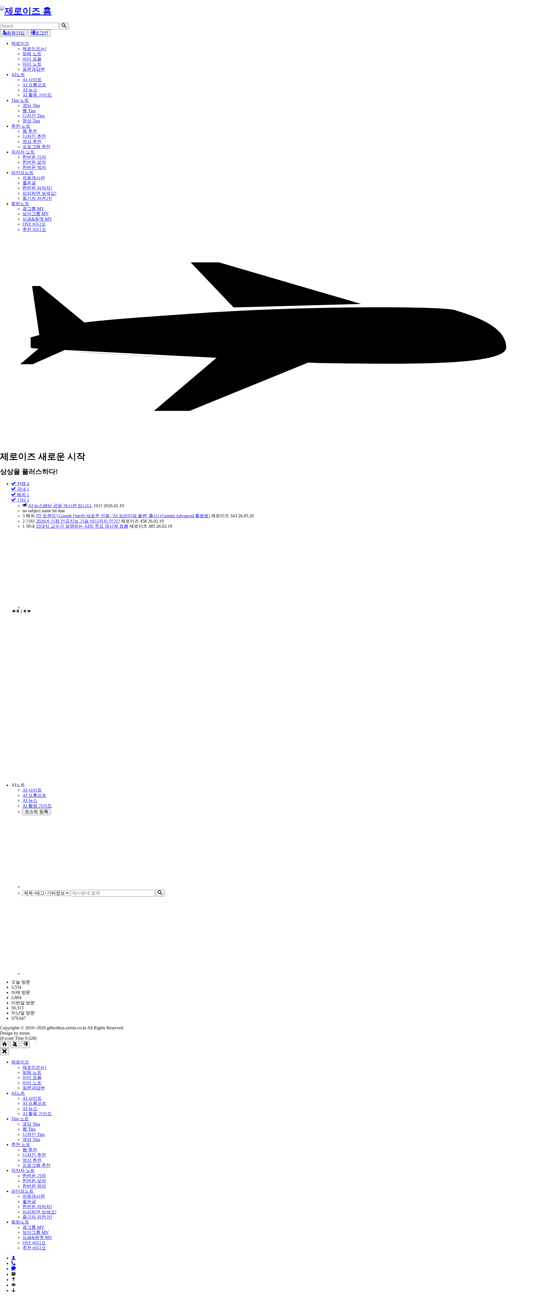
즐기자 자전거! (37, 198)
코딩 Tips (31, 105)
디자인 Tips (33, 115)
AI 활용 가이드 (37, 95)
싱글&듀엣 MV (37, 219)
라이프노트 (22, 172)
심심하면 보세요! (39, 193)
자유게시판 (33, 177)
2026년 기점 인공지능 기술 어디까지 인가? (78, 521)
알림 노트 (32, 53)
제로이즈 (20, 43)
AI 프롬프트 (34, 85)
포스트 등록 (36, 811)
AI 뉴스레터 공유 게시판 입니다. (60, 505)
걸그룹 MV (33, 208)
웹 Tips (29, 110)
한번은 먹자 (34, 167)
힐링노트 (20, 203)
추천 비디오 (34, 229)
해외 (22, 494)
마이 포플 (32, 59)
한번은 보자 (34, 162)
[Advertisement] (190, 569)
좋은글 (29, 182)
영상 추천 (32, 141)
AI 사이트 (32, 79)
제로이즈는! (34, 48)
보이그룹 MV (35, 213)
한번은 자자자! (37, 188)
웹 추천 (29, 131)
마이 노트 (32, 64)
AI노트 (18, 74)
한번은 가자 (34, 157)
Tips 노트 (20, 100)
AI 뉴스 (29, 90)
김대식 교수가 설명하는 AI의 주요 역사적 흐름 (82, 526)
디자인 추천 (34, 136)
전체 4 (22, 483)
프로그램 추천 (36, 146)
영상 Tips (31, 120)
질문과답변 (33, 69)
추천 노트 (20, 126)
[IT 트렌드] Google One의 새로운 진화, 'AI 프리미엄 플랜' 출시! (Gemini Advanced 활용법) (123, 515)
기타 (22, 500)
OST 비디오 (34, 224)
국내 (22, 489)
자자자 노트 (23, 152)
